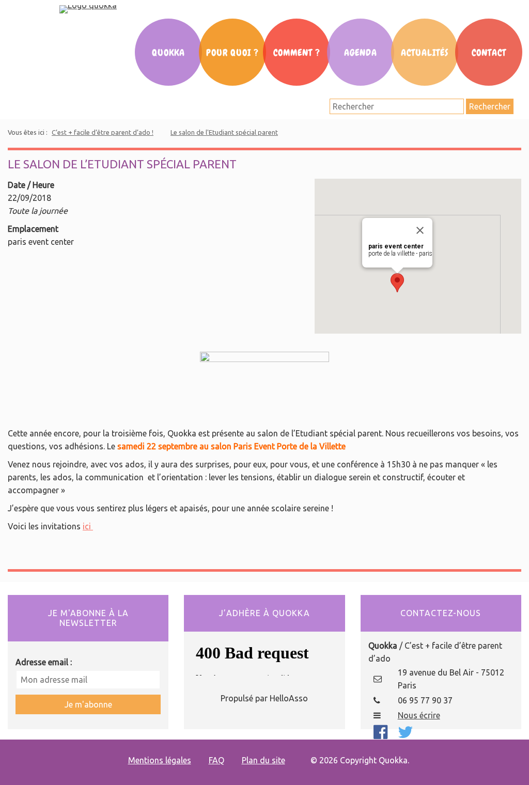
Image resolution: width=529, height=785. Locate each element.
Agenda (360, 52)
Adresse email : (43, 662)
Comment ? (296, 52)
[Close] (420, 230)
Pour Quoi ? (232, 52)
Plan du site (263, 760)
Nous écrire (419, 715)
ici (88, 526)
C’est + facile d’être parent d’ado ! (102, 132)
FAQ (216, 760)
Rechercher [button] (489, 106)
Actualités (424, 52)
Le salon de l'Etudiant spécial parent (224, 132)
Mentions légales (159, 760)
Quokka (168, 52)
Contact (489, 52)
